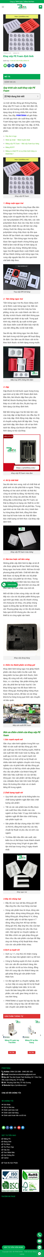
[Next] (40, 1039)
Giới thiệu (6, 1105)
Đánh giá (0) (9, 82)
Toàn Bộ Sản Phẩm (10, 1163)
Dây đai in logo (11, 136)
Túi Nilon (6, 1144)
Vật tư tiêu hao (8, 1107)
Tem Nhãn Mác (9, 1152)
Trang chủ (7, 53)
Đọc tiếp (12, 1052)
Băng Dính (7, 1142)
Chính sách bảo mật (10, 1110)
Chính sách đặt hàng (10, 1113)
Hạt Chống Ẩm (8, 1155)
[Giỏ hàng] (40, 7)
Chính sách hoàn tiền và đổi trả (14, 1115)
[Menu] (3, 6)
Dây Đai (6, 1150)
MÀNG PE (16, 53)
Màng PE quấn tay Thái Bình (12, 1041)
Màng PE (6, 1139)
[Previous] (3, 1039)
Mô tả (7, 77)
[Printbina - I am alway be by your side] (22, 7)
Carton (6, 1158)
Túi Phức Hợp (8, 1147)
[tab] (21, 76)
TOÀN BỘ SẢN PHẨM (16, 60)
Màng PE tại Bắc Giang (31, 1041)
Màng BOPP (10, 147)
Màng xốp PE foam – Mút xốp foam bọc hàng (22, 144)
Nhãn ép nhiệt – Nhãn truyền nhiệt (17, 140)
